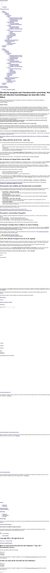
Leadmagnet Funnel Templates (16, 24)
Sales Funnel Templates (14, 23)
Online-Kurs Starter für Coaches (16, 17)
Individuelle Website (14, 21)
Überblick (9, 15)
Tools (8, 38)
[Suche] (14, 307)
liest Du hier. (36, 156)
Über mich (4, 45)
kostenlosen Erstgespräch (44, 231)
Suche (1, 307)
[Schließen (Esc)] (4, 571)
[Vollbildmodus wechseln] (1, 571)
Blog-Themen (10, 36)
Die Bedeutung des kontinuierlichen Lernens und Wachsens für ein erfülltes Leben (16, 210)
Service (8, 30)
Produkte (9, 25)
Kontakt (4, 46)
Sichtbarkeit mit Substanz (10, 41)
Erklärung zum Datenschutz (31, 556)
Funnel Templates (10, 22)
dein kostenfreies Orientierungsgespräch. (15, 236)
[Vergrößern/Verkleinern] (0, 571)
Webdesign (7, 14)
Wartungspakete (13, 34)
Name (1, 552)
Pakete (8, 16)
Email (1, 553)
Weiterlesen (9, 395)
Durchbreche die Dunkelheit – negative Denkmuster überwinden (9, 432)
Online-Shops (12, 33)
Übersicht (7, 13)
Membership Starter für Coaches (16, 18)
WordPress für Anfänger (14, 27)
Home (3, 11)
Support (11, 32)
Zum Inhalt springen (4, 0)
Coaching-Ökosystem (14, 20)
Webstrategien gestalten (14, 26)
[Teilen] (2, 571)
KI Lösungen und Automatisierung (11, 39)
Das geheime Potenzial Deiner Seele (5, 392)
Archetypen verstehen (11, 89)
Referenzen (9, 37)
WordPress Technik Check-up (15, 31)
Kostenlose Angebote (11, 35)
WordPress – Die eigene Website (16, 28)
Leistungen (4, 12)
